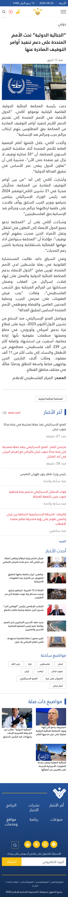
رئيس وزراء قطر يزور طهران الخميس (43, 474)
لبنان (60, 664)
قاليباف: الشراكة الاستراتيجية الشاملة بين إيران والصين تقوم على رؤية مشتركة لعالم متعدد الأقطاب (36, 519)
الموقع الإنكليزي (57, 882)
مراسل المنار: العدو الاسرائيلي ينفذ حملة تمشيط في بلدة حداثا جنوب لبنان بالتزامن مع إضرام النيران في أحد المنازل (34, 451)
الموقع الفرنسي (42, 882)
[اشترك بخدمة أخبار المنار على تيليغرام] (53, 845)
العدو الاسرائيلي (28, 678)
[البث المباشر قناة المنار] (27, 845)
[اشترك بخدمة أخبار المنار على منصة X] (36, 845)
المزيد (62, 541)
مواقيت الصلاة (12, 882)
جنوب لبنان (57, 671)
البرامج (11, 805)
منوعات (57, 819)
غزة (30, 664)
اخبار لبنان (58, 685)
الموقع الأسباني (27, 882)
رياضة (34, 819)
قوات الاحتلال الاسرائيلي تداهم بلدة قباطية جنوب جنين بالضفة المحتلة (37, 494)
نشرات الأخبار (34, 807)
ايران (27, 671)
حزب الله (16, 664)
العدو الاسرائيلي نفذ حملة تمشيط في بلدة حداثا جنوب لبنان (35, 426)
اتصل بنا (35, 885)
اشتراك (12, 862)
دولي (62, 24)
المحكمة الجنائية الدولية (51, 398)
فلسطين (45, 664)
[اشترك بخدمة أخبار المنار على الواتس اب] (45, 845)
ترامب (40, 671)
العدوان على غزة (54, 678)
